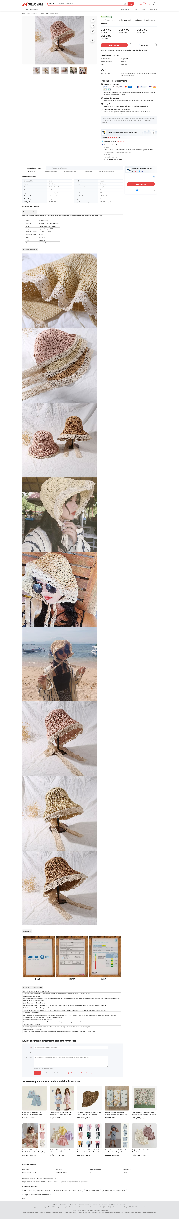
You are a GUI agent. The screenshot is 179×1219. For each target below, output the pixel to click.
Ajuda (135, 9)
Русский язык (72, 1207)
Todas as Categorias (31, 9)
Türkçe (125, 1207)
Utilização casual (61, 1172)
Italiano (80, 1207)
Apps (143, 9)
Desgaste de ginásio (95, 1169)
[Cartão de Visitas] (154, 176)
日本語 (109, 1207)
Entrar (155, 5)
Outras (125, 1172)
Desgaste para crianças (29, 1172)
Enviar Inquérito (114, 45)
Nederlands (93, 1207)
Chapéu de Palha (54, 13)
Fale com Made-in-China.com (100, 1204)
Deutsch (86, 1207)
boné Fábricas (28, 1190)
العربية (99, 1207)
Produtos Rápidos (113, 1204)
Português (58, 1207)
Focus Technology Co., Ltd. (86, 1210)
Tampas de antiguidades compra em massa (36, 1195)
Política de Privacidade (85, 1204)
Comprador (124, 9)
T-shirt (91, 1172)
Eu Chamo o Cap (43, 13)
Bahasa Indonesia (140, 1207)
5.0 (133, 171)
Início (23, 13)
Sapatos (58, 1169)
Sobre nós (55, 1204)
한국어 (104, 1207)
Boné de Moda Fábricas (43, 1190)
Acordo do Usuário (72, 1204)
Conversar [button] (144, 45)
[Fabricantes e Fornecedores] (32, 4)
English (46, 1207)
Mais (23, 1198)
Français (65, 1207)
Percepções (123, 1204)
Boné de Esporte (120, 1190)
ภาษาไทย (119, 1207)
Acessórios (25, 1169)
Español (52, 1207)
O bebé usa (126, 1169)
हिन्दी (114, 1207)
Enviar (37, 1073)
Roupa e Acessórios (32, 13)
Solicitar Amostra (141, 50)
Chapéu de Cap (107, 1190)
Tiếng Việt (131, 1207)
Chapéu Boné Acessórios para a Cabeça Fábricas (68, 1190)
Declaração (63, 1204)
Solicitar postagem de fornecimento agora (81, 1073)
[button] (117, 171)
